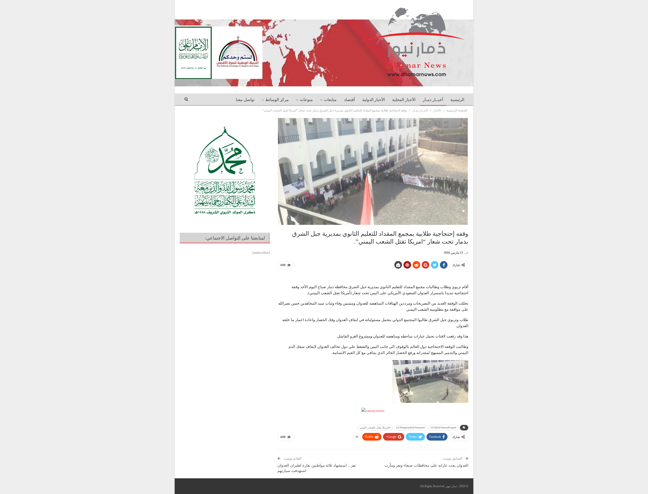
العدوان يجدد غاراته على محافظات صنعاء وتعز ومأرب (426, 465)
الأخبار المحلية (403, 99)
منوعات (306, 99)
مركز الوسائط (277, 99)
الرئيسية (457, 99)
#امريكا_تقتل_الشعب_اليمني (375, 427)
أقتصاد (349, 99)
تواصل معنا (245, 99)
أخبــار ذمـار (433, 99)
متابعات (330, 99)
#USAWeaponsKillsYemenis (410, 427)
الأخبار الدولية (373, 99)
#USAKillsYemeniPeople (443, 427)
